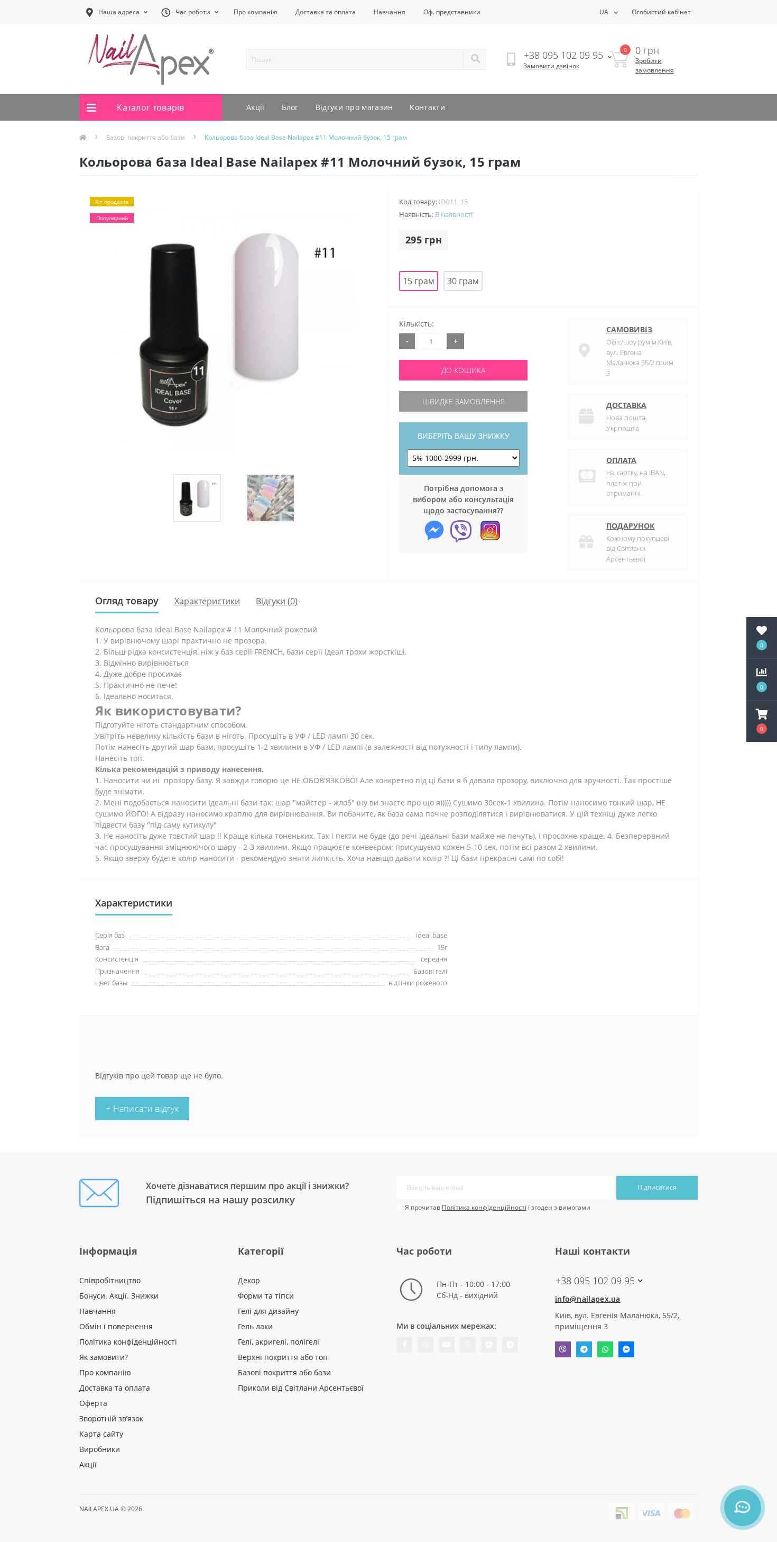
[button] (761, 721)
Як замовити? (103, 1357)
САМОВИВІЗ (629, 329)
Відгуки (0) (277, 601)
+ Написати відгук (142, 1108)
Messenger (626, 1349)
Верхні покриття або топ (283, 1357)
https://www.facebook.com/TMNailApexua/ (404, 1345)
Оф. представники (451, 11)
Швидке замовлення (463, 401)
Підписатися (657, 1187)
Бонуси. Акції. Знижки (119, 1296)
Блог (290, 107)
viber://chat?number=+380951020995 (468, 1345)
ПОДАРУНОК (630, 526)
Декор (249, 1280)
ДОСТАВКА (626, 405)
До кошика (463, 370)
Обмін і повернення (116, 1326)
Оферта (93, 1403)
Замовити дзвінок (551, 65)
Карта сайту (101, 1434)
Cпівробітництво (110, 1280)
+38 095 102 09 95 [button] (595, 1281)
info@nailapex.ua (588, 1299)
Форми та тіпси (266, 1296)
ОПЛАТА (621, 460)
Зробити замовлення (654, 65)
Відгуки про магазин (354, 107)
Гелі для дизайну (268, 1311)
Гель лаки (255, 1326)
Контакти (427, 107)
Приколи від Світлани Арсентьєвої (301, 1388)
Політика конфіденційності (484, 1207)
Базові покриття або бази (145, 137)
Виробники (99, 1449)
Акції (255, 107)
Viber (563, 1349)
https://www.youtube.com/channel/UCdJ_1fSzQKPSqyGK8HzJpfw (447, 1345)
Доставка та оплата (325, 11)
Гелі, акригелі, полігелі (278, 1342)
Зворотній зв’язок (111, 1418)
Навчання (389, 11)
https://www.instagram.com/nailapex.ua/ (425, 1345)
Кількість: (416, 324)
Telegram (584, 1349)
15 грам (418, 281)
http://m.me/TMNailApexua (489, 1345)
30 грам (463, 281)
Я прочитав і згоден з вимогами (497, 1207)
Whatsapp (605, 1349)
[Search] (475, 59)
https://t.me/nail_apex (510, 1345)
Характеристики (207, 601)
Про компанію (256, 11)
